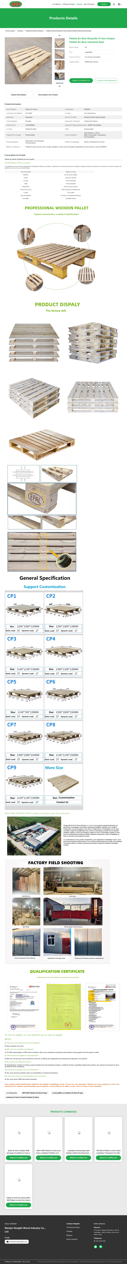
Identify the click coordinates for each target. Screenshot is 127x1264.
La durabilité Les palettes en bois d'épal (67, 1093)
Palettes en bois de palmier (34, 31)
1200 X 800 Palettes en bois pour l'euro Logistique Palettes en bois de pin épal (48, 1152)
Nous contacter (71, 1239)
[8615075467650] (95, 1247)
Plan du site (26, 1261)
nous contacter (89, 4)
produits (79, 4)
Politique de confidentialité (13, 1261)
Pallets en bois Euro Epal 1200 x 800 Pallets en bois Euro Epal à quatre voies (19, 1199)
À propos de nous (69, 4)
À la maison (57, 4)
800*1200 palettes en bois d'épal (34, 1093)
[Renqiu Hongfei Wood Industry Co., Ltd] (16, 4)
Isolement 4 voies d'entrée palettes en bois (22, 1097)
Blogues (69, 1235)
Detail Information (18, 95)
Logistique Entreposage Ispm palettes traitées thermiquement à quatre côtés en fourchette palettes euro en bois (78, 1152)
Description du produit (48, 95)
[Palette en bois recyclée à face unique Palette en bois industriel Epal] (28, 60)
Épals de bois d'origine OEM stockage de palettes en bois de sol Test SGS (18, 1152)
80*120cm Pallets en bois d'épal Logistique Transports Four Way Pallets (108, 1152)
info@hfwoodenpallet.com (18, 1241)
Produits (20, 31)
